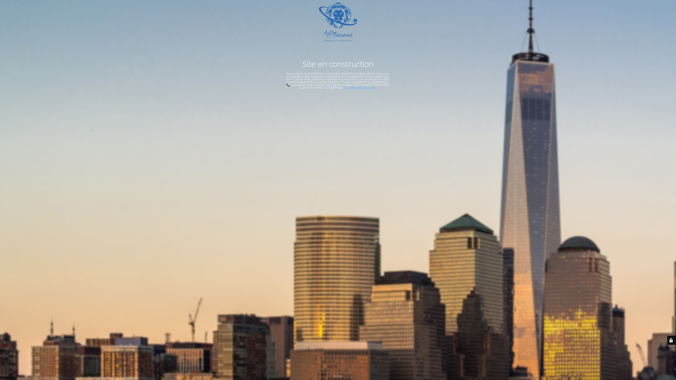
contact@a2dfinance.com (359, 88)
